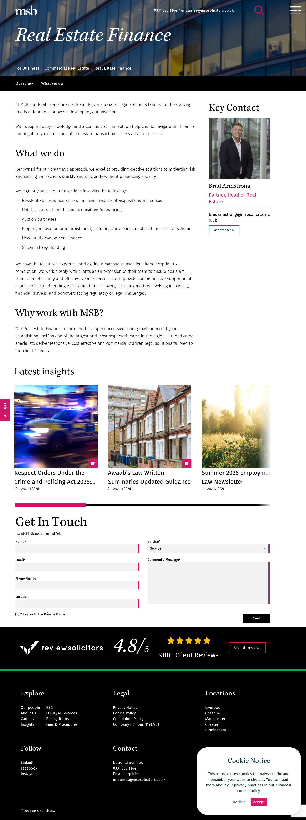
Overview (24, 83)
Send (256, 618)
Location (22, 597)
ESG (49, 707)
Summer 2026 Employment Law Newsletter (238, 477)
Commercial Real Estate (67, 68)
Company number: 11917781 (136, 724)
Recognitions (57, 719)
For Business (27, 68)
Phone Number (26, 578)
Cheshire (212, 713)
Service (154, 542)
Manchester (215, 719)
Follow (31, 749)
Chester (211, 724)
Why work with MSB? (59, 314)
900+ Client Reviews (189, 655)
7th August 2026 (119, 489)
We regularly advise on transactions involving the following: (70, 191)
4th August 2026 (213, 489)
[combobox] (209, 548)
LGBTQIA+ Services (61, 713)
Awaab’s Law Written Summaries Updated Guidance (149, 477)
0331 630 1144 (165, 10)
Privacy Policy (54, 614)
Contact (125, 749)
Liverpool (213, 707)
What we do (52, 83)
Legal (121, 694)
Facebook (29, 768)
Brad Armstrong (229, 186)
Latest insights (44, 372)
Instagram (29, 774)
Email (20, 560)
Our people (30, 707)
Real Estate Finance (93, 37)
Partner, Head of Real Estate (232, 198)
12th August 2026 (26, 489)
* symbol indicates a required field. (38, 534)
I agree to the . (43, 614)
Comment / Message (164, 560)
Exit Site (5, 410)
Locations (220, 694)
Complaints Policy (128, 719)
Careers (27, 719)
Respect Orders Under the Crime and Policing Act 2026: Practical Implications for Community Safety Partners (52, 477)
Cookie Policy (124, 713)
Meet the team (224, 230)
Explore (32, 694)
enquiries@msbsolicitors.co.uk (207, 10)
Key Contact (234, 108)
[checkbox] (17, 614)
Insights (27, 724)
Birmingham (215, 730)
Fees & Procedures (61, 724)
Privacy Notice (125, 707)
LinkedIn (28, 762)
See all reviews (247, 647)
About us (28, 713)
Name (20, 542)
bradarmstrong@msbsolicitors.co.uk (239, 217)
